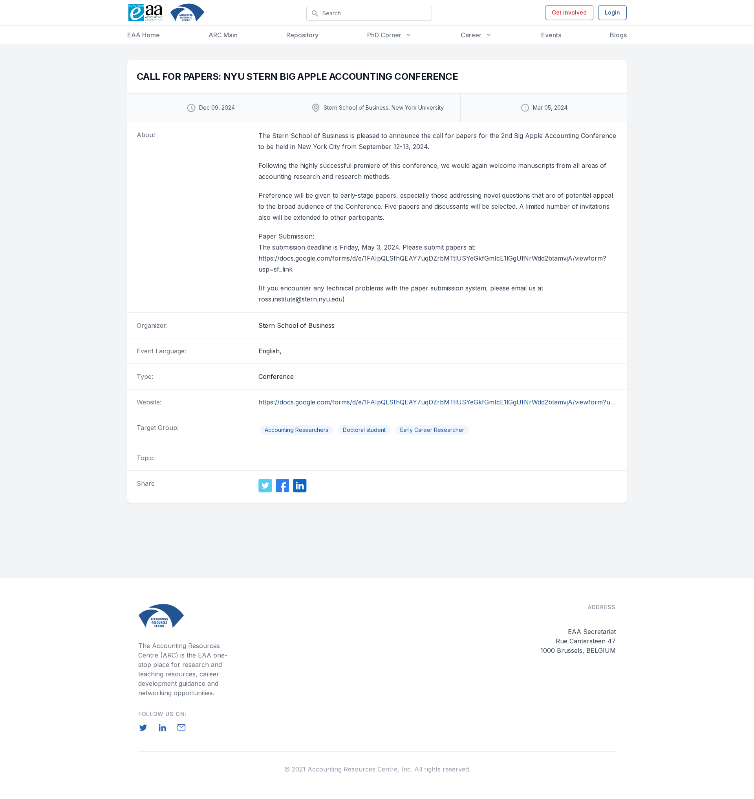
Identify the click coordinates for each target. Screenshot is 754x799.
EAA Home (143, 35)
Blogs (618, 35)
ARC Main (223, 35)
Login (612, 12)
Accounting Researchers (296, 429)
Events (551, 35)
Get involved (569, 12)
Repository (302, 35)
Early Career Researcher (432, 429)
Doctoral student (364, 429)
